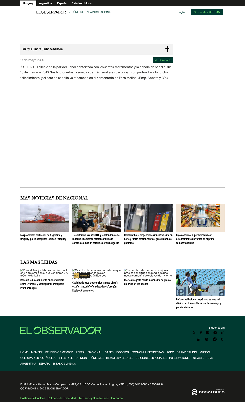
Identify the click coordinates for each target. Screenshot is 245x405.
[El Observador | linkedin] (199, 339)
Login (181, 12)
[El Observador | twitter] (194, 333)
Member (37, 352)
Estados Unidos (82, 3)
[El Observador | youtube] (215, 333)
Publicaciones (179, 358)
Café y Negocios (117, 352)
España (61, 3)
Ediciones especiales (151, 358)
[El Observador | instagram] (208, 333)
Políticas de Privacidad (62, 398)
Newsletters (203, 358)
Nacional (95, 352)
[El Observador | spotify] (207, 339)
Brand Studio (187, 352)
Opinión (81, 358)
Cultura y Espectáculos (38, 358)
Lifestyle (66, 358)
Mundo (205, 352)
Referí (80, 352)
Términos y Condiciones (93, 398)
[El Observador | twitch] (223, 339)
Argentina (45, 3)
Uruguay (28, 3)
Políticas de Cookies (32, 398)
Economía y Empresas (148, 352)
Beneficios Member (59, 352)
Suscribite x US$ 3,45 (207, 12)
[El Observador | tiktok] (223, 333)
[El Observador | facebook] (201, 333)
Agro (170, 352)
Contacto (117, 398)
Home (24, 352)
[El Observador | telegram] (215, 339)
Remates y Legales (119, 358)
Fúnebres (78, 12)
